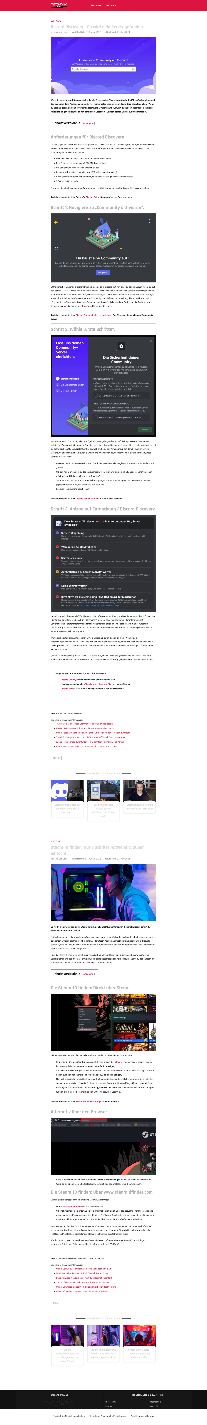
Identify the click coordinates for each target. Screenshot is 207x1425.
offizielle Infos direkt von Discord (99, 684)
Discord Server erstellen (87, 498)
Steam (119, 1062)
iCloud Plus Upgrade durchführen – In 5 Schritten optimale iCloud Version (90, 742)
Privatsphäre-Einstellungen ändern (68, 1416)
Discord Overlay (68, 679)
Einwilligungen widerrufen (142, 1416)
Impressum (110, 1402)
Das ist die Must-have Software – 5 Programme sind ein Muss (85, 728)
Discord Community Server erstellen (93, 315)
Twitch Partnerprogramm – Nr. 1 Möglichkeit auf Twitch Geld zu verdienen (90, 737)
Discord (56, 758)
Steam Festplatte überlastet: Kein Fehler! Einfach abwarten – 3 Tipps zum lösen (93, 733)
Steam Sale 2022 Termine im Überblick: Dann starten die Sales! (85, 1269)
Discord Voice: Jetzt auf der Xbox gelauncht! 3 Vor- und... (67, 808)
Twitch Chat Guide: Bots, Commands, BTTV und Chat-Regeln (84, 724)
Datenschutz (155, 1402)
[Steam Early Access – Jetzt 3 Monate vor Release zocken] (139, 1336)
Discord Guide (92, 197)
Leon (65, 32)
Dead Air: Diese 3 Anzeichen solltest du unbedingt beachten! (84, 1278)
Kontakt (109, 1406)
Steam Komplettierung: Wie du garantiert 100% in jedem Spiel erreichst (103, 1353)
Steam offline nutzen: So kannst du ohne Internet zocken (82, 1282)
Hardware (96, 5)
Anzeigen (88, 123)
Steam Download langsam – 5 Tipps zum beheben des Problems (86, 1287)
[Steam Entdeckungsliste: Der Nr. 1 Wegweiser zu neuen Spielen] (67, 1336)
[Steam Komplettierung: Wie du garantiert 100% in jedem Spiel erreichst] (103, 1336)
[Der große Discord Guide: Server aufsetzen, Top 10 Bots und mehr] (103, 791)
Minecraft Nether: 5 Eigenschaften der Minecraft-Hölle (81, 1291)
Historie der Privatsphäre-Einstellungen (107, 1416)
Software (111, 5)
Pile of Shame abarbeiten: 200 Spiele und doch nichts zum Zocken (86, 746)
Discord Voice (67, 688)
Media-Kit (153, 1406)
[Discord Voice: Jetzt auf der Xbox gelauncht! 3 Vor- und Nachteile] (67, 791)
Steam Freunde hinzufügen (89, 1101)
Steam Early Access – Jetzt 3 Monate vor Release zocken (139, 1353)
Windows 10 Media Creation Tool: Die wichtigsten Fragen (82, 1273)
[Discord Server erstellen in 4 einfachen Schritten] (139, 791)
